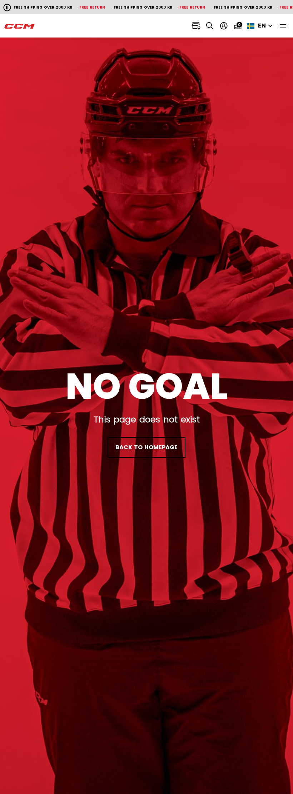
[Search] (210, 26)
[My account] (223, 26)
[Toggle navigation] (283, 26)
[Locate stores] (196, 26)
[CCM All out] (20, 26)
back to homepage (146, 447)
